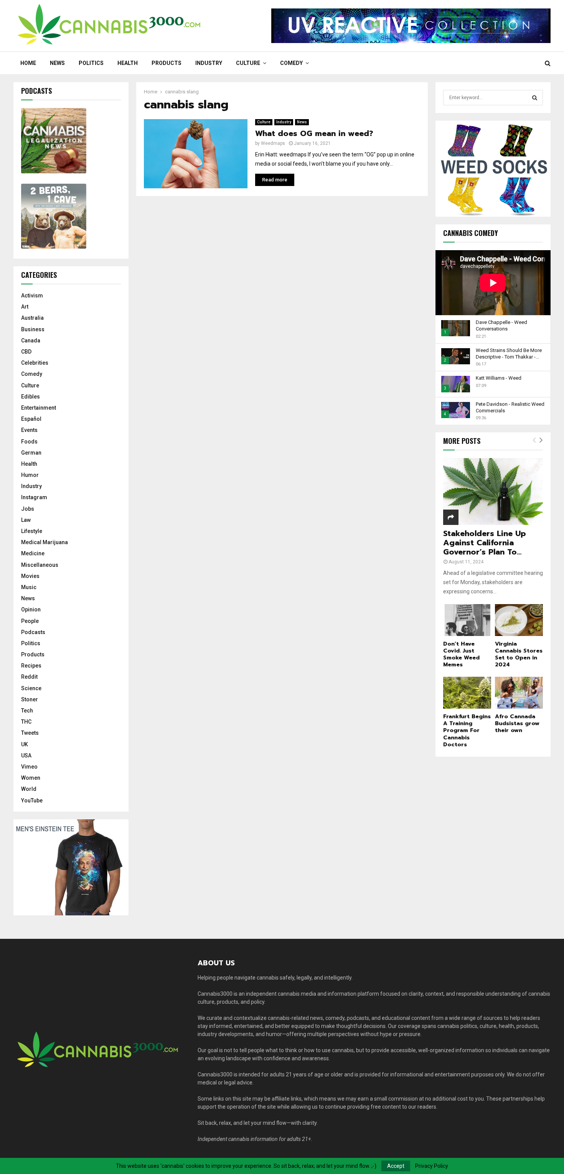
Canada (30, 340)
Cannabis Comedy (470, 233)
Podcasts (33, 632)
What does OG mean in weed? (314, 133)
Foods (29, 441)
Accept (395, 1166)
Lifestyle (31, 531)
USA (26, 755)
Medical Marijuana (44, 542)
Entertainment (38, 408)
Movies (30, 576)
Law (26, 520)
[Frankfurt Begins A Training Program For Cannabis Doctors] (467, 693)
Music (28, 587)
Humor (30, 475)
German (31, 453)
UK (24, 744)
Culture (248, 63)
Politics (91, 63)
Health (127, 63)
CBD (26, 352)
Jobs (27, 509)
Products (166, 63)
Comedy (291, 63)
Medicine (33, 553)
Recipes (31, 666)
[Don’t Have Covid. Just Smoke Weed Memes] (467, 620)
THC (26, 722)
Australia (32, 318)
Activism (32, 295)
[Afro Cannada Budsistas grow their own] (519, 693)
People (30, 621)
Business (33, 329)
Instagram (34, 497)
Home (28, 63)
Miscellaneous (39, 565)
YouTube (32, 800)
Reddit (29, 677)
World (28, 789)
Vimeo (29, 767)
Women (30, 778)
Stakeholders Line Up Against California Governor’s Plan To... (484, 543)
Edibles (30, 397)
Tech (27, 710)
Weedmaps (273, 143)
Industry (208, 63)
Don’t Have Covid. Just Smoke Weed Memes (461, 654)
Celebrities (34, 363)
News (57, 63)
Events (29, 430)
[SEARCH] (534, 97)
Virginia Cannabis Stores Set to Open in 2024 (519, 654)
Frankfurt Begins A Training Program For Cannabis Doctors (467, 730)
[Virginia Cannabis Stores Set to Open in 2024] (519, 620)
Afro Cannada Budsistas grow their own (517, 723)
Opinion (31, 609)
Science (31, 688)
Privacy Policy (431, 1166)
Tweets (30, 733)
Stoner (29, 699)
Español (31, 419)
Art (24, 307)
